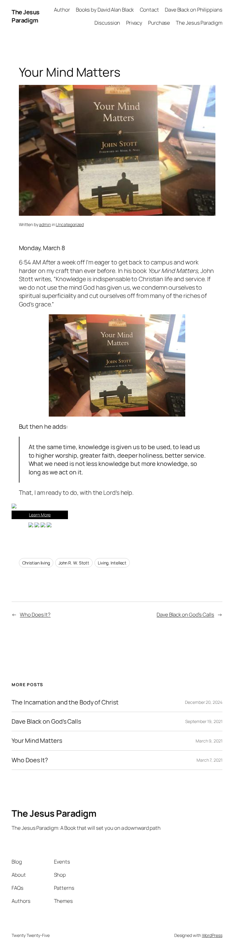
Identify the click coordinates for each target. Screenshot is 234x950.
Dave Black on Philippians (193, 9)
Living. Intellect (112, 563)
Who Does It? (35, 614)
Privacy (134, 22)
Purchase (159, 22)
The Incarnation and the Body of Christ (65, 702)
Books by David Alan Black (105, 9)
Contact (149, 9)
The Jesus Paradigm (26, 16)
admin (45, 224)
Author (62, 9)
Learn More (40, 515)
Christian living (36, 563)
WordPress (212, 935)
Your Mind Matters (37, 740)
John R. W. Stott (73, 563)
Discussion (107, 22)
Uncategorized (70, 224)
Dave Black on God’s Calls (185, 614)
